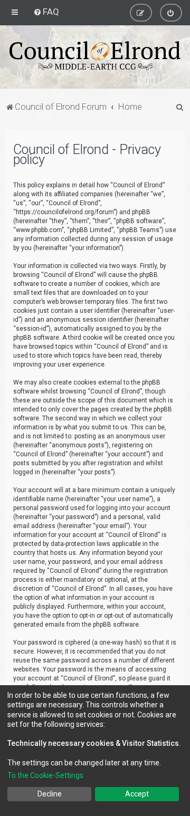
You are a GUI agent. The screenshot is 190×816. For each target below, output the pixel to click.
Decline (49, 794)
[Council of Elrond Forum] (95, 55)
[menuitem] (46, 12)
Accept (137, 794)
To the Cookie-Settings (45, 775)
